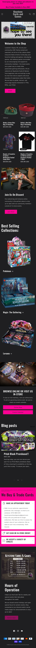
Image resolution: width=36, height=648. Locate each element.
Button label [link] (11, 618)
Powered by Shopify (25, 644)
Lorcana (6, 353)
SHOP (10, 91)
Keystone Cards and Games (15, 644)
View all (32, 426)
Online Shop (18, 407)
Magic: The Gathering (12, 312)
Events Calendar (18, 412)
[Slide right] (22, 480)
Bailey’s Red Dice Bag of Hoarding (26, 123)
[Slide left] (14, 480)
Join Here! (10, 212)
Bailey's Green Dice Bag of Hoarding (9, 123)
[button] (2, 14)
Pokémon (7, 271)
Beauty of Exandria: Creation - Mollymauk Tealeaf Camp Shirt (9, 156)
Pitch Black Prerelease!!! (16, 453)
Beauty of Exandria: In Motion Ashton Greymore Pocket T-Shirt (27, 156)
